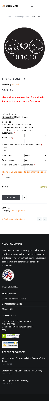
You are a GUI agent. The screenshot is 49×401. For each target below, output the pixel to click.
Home (10, 16)
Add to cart (10, 197)
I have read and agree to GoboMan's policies (24, 172)
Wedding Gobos (22, 16)
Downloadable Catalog (12, 303)
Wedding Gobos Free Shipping (15, 380)
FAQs (4, 329)
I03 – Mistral (45, 219)
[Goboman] (10, 5)
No (5, 150)
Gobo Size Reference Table (14, 298)
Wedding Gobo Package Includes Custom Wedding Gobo (24, 359)
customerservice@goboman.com (16, 321)
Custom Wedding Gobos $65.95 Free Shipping (22, 370)
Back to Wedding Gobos (14, 219)
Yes (5, 147)
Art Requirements (9, 293)
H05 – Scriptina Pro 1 (39, 219)
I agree (7, 177)
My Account (7, 309)
